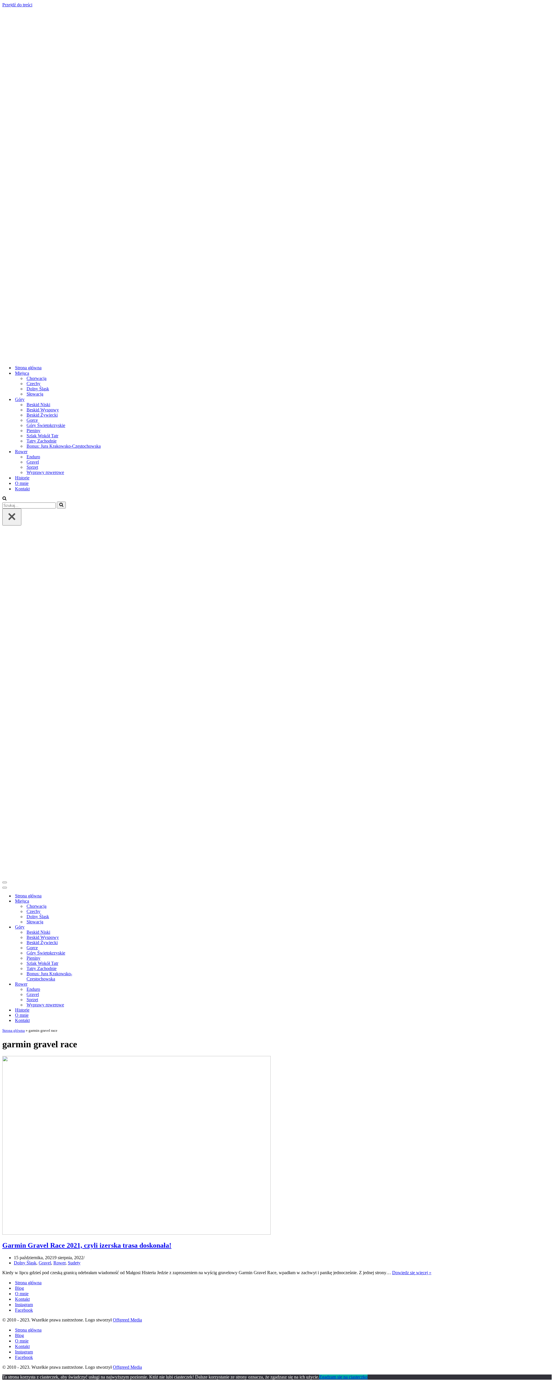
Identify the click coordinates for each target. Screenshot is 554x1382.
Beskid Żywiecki (42, 415)
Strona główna (28, 367)
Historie (22, 477)
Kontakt (22, 488)
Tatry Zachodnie (42, 440)
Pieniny (33, 430)
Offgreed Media (127, 1319)
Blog (19, 1288)
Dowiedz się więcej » (411, 1272)
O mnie (22, 483)
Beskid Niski (38, 404)
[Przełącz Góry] (103, 927)
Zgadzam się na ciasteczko (343, 1377)
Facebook (24, 1310)
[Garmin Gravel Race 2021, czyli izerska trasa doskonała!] (136, 1233)
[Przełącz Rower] (103, 984)
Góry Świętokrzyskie (46, 425)
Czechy (33, 383)
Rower (59, 1262)
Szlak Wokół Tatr (42, 435)
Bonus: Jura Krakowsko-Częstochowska (64, 446)
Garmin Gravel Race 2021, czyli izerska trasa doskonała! (86, 1245)
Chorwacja (36, 378)
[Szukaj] (4, 498)
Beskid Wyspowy (43, 409)
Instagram (24, 1304)
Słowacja (35, 393)
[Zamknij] (11, 517)
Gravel (33, 462)
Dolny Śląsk (38, 388)
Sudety (74, 1262)
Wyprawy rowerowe (45, 472)
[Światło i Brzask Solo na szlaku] (193, 357)
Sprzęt (32, 467)
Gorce (32, 420)
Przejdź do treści (17, 4)
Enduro (33, 456)
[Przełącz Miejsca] (103, 901)
